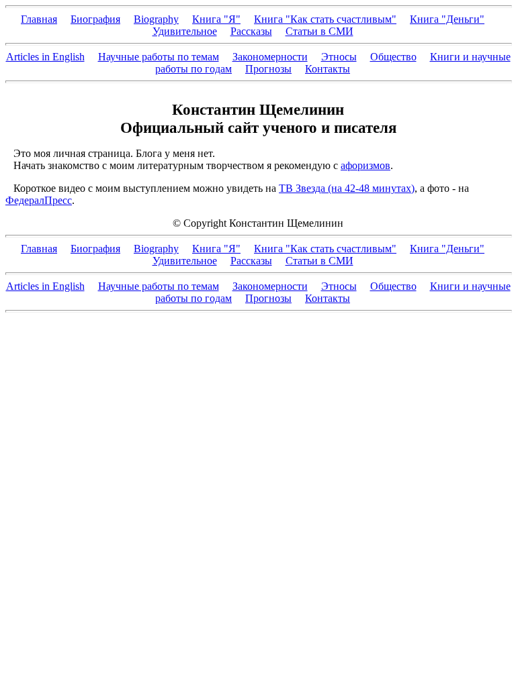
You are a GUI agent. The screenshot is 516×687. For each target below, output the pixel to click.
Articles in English (45, 56)
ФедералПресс (38, 200)
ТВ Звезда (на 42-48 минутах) (347, 188)
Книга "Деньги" (447, 19)
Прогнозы (268, 68)
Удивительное (185, 31)
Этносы (339, 56)
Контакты (327, 68)
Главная (39, 19)
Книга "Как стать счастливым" (325, 19)
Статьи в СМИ (319, 31)
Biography (156, 19)
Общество (393, 56)
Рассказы (251, 31)
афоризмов (365, 165)
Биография (95, 19)
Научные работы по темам (158, 56)
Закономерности (270, 56)
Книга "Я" (216, 19)
